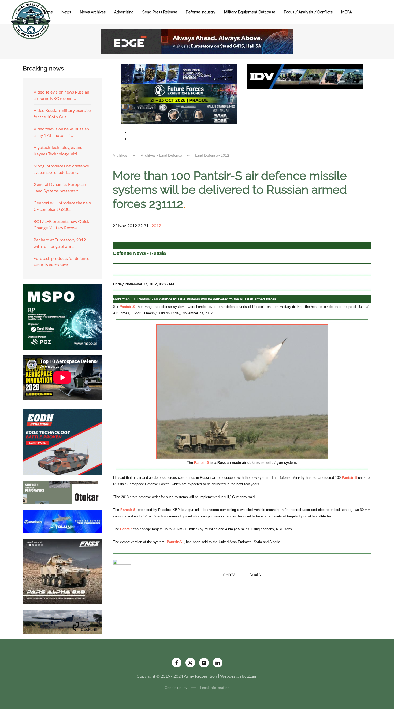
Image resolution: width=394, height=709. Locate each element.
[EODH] (62, 441)
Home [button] (47, 12)
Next (253, 574)
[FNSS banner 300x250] (62, 571)
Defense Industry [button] (200, 12)
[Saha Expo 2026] (179, 73)
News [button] (66, 12)
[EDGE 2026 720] (197, 40)
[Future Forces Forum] (179, 93)
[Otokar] (62, 491)
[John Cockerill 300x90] (62, 621)
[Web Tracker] (122, 561)
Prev (230, 574)
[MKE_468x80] (179, 112)
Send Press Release (159, 12)
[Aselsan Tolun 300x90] (62, 520)
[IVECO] (305, 76)
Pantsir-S (127, 307)
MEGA (346, 12)
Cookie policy (176, 687)
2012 (156, 225)
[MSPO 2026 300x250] (62, 316)
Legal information (215, 687)
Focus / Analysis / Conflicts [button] (308, 12)
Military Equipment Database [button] (249, 12)
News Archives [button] (93, 12)
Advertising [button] (124, 12)
